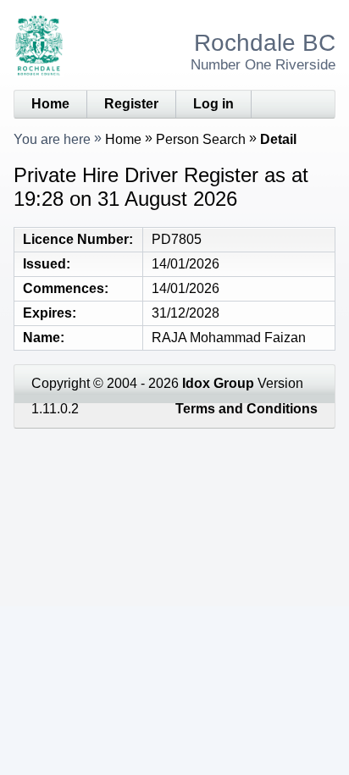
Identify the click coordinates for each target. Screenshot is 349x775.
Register (131, 104)
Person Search (201, 139)
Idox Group (218, 383)
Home (50, 104)
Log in (213, 104)
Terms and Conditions (246, 408)
